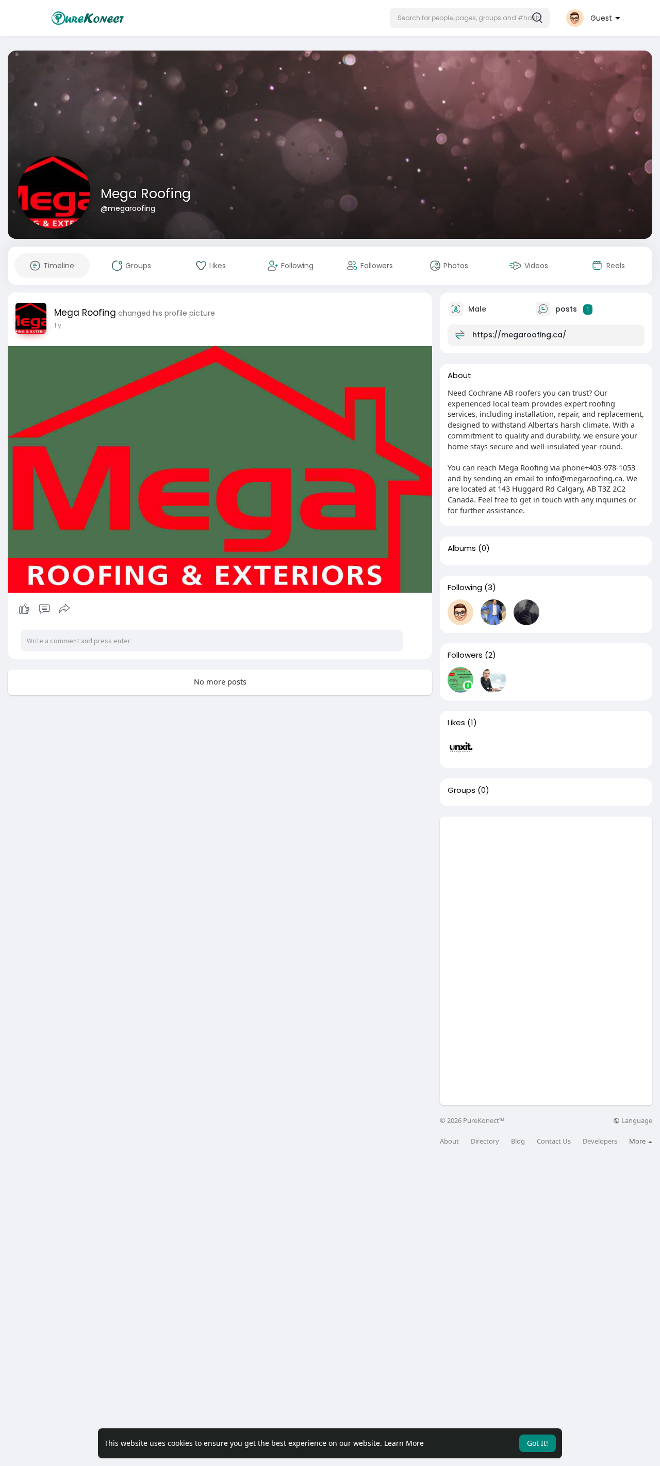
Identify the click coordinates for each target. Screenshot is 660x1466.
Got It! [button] (537, 1443)
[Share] (64, 609)
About (449, 1141)
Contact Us (554, 1141)
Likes (456, 723)
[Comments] (44, 609)
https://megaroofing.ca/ (519, 335)
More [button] (638, 1141)
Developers (600, 1141)
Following (465, 587)
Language (636, 1120)
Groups (461, 790)
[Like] (44, 609)
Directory (485, 1141)
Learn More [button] (404, 1443)
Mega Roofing (146, 194)
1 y (57, 325)
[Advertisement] (546, 889)
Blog (518, 1141)
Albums (462, 548)
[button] (470, 18)
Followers (465, 655)
